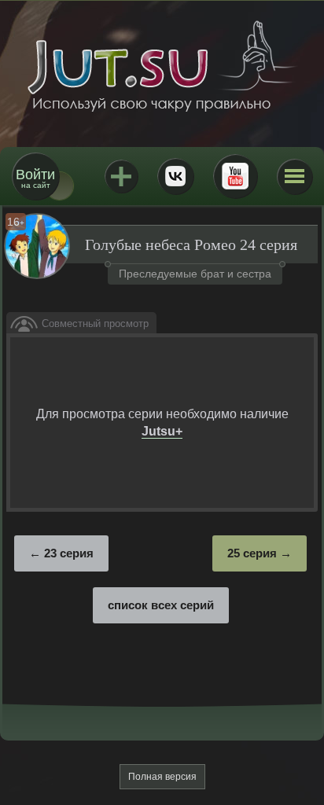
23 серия (69, 553)
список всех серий (161, 605)
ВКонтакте (175, 176)
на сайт (35, 178)
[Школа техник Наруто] (162, 66)
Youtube (235, 176)
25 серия (252, 553)
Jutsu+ (121, 176)
